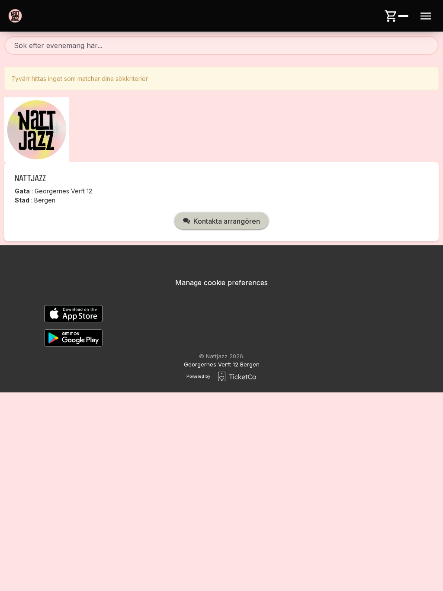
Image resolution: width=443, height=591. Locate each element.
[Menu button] (425, 16)
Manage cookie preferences (221, 282)
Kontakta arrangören (226, 221)
